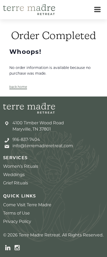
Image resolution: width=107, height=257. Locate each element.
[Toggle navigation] (97, 9)
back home (18, 87)
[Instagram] (17, 247)
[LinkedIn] (7, 247)
